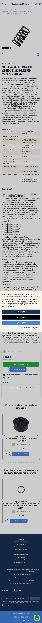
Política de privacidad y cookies (30, 328)
